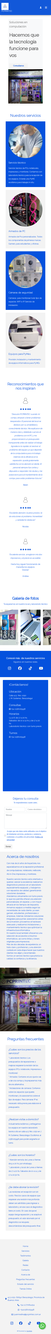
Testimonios (25, 1256)
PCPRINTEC (6, 11)
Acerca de (25, 1275)
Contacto (25, 1270)
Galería (26, 1260)
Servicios (25, 1251)
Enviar (8, 846)
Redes (25, 1265)
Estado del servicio (25, 1284)
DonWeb (29, 1331)
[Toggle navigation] (46, 7)
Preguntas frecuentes (25, 1279)
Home (25, 1246)
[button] (2, 627)
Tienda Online (25, 1289)
